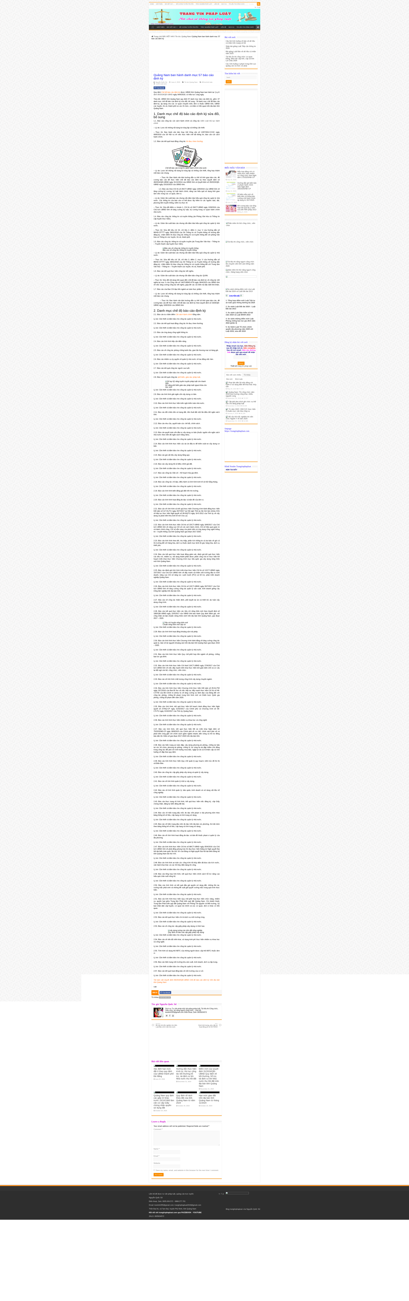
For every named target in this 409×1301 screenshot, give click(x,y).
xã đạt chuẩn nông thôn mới (175, 616)
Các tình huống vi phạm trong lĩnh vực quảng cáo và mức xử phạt (241, 65)
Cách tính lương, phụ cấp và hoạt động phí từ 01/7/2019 (207, 1025)
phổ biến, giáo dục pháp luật (188, 377)
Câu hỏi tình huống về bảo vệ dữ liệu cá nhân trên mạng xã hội (240, 42)
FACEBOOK (186, 1213)
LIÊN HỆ (216, 4)
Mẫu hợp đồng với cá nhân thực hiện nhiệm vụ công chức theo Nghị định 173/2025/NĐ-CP (246, 174)
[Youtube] (259, 7)
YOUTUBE (197, 1213)
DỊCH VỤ (224, 4)
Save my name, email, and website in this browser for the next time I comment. (187, 1170)
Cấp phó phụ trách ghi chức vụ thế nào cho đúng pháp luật (241, 403)
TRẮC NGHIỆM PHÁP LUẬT (204, 4)
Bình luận (239, 379)
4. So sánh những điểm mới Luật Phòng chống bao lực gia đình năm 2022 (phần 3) (240, 321)
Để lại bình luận (207, 82)
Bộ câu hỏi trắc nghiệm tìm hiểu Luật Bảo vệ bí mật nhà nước (166, 1025)
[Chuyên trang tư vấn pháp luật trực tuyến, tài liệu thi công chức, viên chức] (204, 15)
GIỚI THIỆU (159, 4)
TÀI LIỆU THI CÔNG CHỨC (237, 4)
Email (156, 1156)
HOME (152, 4)
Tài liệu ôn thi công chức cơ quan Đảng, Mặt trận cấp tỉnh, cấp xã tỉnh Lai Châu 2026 (240, 59)
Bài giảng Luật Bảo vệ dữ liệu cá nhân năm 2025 (241, 52)
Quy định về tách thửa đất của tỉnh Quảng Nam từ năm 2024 (185, 1099)
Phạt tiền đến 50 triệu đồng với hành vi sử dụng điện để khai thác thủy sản (241, 384)
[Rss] (255, 7)
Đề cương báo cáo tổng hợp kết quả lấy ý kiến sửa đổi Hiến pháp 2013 (246, 208)
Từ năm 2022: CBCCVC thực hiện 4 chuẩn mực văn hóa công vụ (241, 410)
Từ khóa (247, 375)
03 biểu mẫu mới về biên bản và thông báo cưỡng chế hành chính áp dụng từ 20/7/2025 (246, 197)
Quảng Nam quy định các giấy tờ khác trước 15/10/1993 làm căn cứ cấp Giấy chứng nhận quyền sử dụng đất (164, 1101)
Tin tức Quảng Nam (183, 36)
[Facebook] (257, 7)
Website (157, 1163)
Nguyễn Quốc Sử (161, 82)
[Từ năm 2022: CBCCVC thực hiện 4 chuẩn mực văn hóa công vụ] (226, 409)
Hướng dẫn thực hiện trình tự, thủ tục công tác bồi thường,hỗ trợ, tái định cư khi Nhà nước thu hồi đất (186, 1074)
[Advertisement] (186, 56)
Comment (158, 1129)
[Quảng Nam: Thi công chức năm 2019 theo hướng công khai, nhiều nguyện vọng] (226, 392)
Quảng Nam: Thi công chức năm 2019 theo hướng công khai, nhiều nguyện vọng (240, 394)
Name (157, 1149)
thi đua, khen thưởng (194, 141)
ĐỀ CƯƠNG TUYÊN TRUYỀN (185, 4)
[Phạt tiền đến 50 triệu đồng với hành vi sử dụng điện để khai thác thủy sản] (226, 382)
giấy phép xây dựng (186, 926)
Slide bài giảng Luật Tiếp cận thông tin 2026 (241, 47)
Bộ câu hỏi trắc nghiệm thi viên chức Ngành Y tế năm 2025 (239, 418)
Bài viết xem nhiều (233, 375)
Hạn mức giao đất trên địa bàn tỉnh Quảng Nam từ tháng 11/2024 (209, 1099)
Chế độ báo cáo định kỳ (170, 92)
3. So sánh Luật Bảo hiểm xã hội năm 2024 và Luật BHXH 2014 (239, 314)
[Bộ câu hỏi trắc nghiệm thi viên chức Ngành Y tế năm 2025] (226, 417)
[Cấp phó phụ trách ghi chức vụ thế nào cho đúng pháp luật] (226, 401)
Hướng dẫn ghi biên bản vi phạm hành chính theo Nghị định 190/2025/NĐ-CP (246, 186)
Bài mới (229, 379)
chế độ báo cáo (165, 997)
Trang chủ (157, 36)
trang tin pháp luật (244, 366)
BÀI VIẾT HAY (168, 36)
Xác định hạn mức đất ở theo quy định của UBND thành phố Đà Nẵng (164, 1072)
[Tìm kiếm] (258, 4)
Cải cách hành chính (184, 314)
